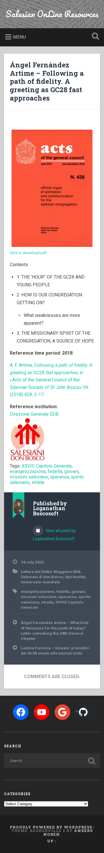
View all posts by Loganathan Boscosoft (54, 534)
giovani (71, 471)
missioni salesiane (29, 477)
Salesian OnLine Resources (52, 14)
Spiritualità (75, 576)
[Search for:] (52, 760)
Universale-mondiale (40, 582)
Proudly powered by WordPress (51, 827)
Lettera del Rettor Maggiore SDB (50, 571)
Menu (19, 37)
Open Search (94, 36)
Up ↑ (52, 841)
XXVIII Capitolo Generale (47, 466)
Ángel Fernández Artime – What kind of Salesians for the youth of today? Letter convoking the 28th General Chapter (54, 630)
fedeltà (55, 471)
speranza (59, 477)
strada (37, 482)
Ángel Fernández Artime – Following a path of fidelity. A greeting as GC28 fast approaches (47, 81)
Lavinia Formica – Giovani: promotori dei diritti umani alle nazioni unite (55, 650)
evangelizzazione (28, 471)
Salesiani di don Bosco (42, 576)
